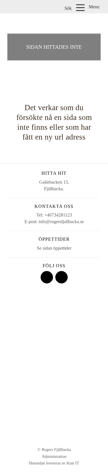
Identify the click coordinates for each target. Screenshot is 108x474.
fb (47, 277)
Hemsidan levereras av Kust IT (54, 463)
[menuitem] (69, 8)
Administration (54, 456)
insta (61, 277)
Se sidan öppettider (54, 248)
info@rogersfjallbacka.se (61, 221)
